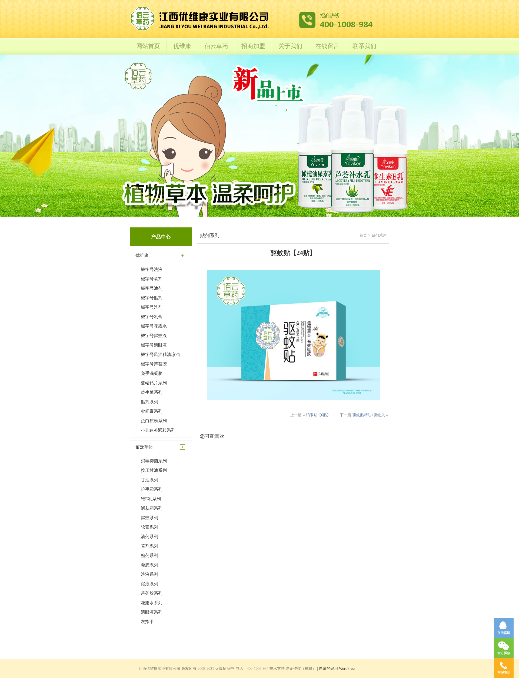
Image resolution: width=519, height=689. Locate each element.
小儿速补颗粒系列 (158, 430)
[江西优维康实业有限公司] (251, 30)
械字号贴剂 (151, 297)
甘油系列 (149, 480)
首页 (363, 235)
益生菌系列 (151, 392)
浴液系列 (149, 584)
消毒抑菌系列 (154, 461)
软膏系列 (149, 527)
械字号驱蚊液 (154, 335)
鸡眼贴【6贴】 (318, 415)
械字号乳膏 (151, 316)
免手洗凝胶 (151, 373)
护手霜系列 (151, 489)
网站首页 (148, 46)
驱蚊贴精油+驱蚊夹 (368, 415)
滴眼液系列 (151, 612)
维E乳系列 (151, 498)
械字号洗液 (151, 269)
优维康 (182, 46)
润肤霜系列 (151, 508)
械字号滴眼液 (154, 345)
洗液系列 (149, 574)
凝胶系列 (149, 565)
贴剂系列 (149, 401)
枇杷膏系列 (151, 411)
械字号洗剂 (151, 307)
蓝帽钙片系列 (154, 383)
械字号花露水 (154, 326)
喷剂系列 (149, 546)
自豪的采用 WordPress (337, 669)
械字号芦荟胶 (154, 364)
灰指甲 (147, 621)
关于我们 (290, 46)
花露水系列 (151, 602)
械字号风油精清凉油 (160, 354)
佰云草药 (216, 46)
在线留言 (327, 46)
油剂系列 (149, 536)
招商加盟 (253, 46)
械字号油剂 (151, 288)
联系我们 (364, 46)
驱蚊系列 (149, 517)
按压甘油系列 (154, 470)
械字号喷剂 (151, 279)
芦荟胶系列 (151, 593)
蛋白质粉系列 (154, 420)
